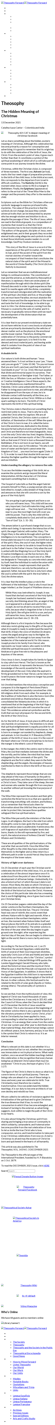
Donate (11, 95)
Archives (11, 81)
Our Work (18, 44)
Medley (17, 53)
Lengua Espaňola (21, 70)
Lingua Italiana (20, 73)
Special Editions (21, 90)
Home (10, 7)
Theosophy (18, 19)
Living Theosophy (22, 39)
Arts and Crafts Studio (24, 92)
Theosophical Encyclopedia (26, 27)
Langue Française (21, 78)
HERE (46, 1165)
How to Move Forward (24, 36)
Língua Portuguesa (22, 75)
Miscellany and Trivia (23, 61)
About (10, 10)
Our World (18, 41)
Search (4, 1170)
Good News (19, 30)
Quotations (18, 58)
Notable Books (20, 56)
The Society (19, 16)
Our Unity (18, 47)
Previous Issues (20, 87)
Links (15, 64)
